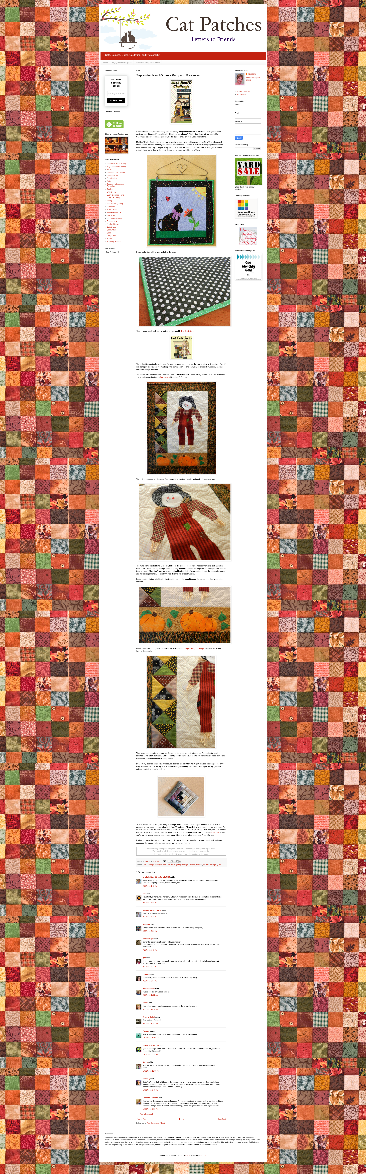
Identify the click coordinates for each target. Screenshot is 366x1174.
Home (105, 63)
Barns (109, 170)
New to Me (111, 215)
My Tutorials (241, 95)
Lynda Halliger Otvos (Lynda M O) (156, 877)
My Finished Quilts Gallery (148, 63)
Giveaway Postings (195, 865)
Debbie (145, 1003)
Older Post (221, 1119)
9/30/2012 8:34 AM (150, 981)
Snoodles (146, 925)
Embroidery (111, 192)
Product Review (113, 224)
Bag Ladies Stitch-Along (116, 167)
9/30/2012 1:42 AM (150, 886)
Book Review (112, 178)
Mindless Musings (114, 212)
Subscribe (116, 100)
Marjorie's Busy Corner (152, 910)
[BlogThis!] (171, 861)
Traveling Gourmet (114, 242)
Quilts (219, 865)
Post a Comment (146, 1114)
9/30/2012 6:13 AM (150, 917)
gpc (144, 958)
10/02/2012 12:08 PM (151, 1071)
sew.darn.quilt (148, 939)
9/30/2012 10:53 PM (150, 1024)
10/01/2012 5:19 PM (150, 1054)
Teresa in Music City (151, 1045)
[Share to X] (174, 861)
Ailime (187, 1156)
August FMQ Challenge (194, 648)
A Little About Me (243, 92)
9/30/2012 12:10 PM (150, 1009)
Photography (112, 221)
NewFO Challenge (209, 865)
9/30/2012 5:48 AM (150, 903)
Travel (109, 239)
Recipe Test (111, 236)
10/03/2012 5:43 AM (150, 1090)
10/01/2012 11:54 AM (151, 1038)
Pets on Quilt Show (114, 218)
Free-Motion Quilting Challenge (177, 865)
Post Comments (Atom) (156, 1123)
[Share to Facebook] (177, 861)
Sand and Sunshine (150, 1098)
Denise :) (146, 1079)
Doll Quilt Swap (187, 331)
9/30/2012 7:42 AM (150, 950)
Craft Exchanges (149, 865)
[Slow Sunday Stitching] (248, 244)
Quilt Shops (111, 227)
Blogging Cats (112, 175)
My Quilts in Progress (122, 63)
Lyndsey (146, 974)
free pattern (165, 377)
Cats (109, 181)
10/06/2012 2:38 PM (150, 1109)
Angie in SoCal (149, 1017)
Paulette (146, 1031)
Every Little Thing (113, 198)
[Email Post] (164, 861)
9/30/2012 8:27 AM (150, 967)
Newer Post (141, 1119)
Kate (145, 894)
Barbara (252, 74)
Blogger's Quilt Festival (116, 172)
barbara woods (149, 989)
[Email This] (169, 861)
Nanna (145, 1062)
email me (215, 832)
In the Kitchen (112, 210)
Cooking (110, 189)
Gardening (111, 207)
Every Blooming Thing (115, 195)
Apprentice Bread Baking (116, 164)
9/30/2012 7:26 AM (150, 931)
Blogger (203, 1156)
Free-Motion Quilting (115, 204)
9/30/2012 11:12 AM (150, 995)
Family (109, 201)
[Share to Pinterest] (179, 861)
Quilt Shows (111, 230)
